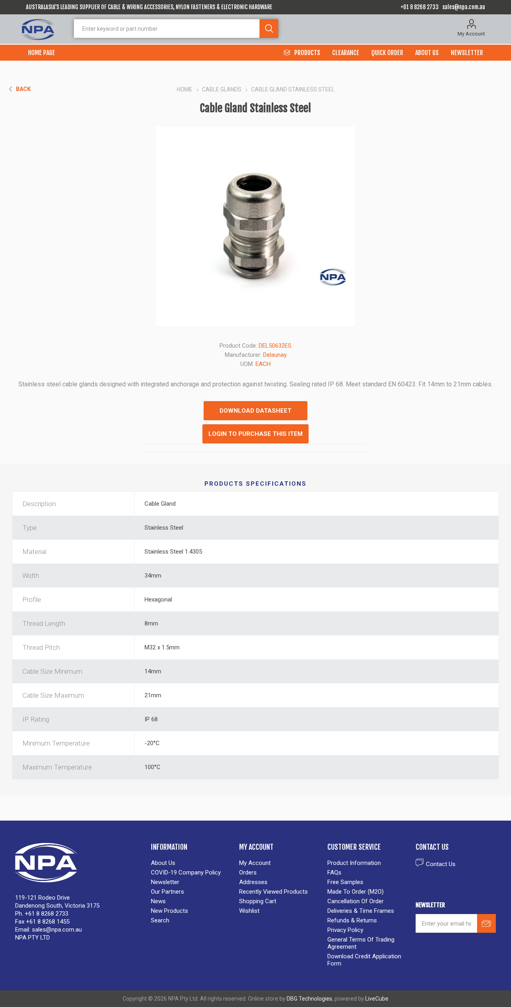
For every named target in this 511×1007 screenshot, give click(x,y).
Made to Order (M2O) (355, 891)
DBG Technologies (309, 998)
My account (255, 863)
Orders (248, 872)
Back (23, 89)
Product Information (354, 863)
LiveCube (376, 998)
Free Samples (345, 882)
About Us (163, 863)
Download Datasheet (255, 410)
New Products (169, 910)
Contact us (441, 864)
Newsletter (165, 882)
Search (268, 28)
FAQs (334, 872)
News (158, 901)
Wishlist (249, 910)
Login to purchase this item (255, 433)
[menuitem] (191, 863)
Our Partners (167, 891)
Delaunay (275, 354)
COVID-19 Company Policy (186, 872)
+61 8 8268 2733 (419, 7)
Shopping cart (257, 901)
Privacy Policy (345, 930)
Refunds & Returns (352, 920)
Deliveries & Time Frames (360, 910)
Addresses (253, 882)
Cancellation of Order (355, 901)
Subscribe (486, 923)
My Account (471, 34)
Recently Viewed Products (273, 891)
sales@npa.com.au (463, 7)
